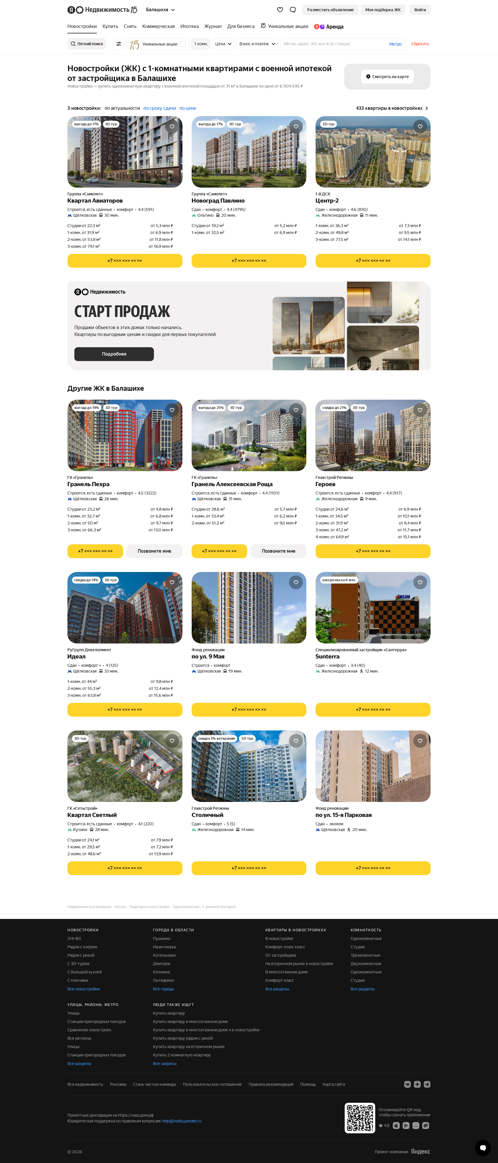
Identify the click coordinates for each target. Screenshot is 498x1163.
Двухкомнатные (366, 963)
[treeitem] (83, 26)
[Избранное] (280, 10)
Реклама (118, 1084)
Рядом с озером (82, 947)
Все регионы (79, 1038)
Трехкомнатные (365, 955)
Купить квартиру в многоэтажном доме (190, 1021)
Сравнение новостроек (89, 1030)
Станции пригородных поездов (96, 1021)
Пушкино (161, 938)
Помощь (308, 1084)
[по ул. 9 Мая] (249, 607)
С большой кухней (84, 972)
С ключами (77, 980)
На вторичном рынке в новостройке (299, 963)
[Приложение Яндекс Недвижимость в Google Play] (406, 1125)
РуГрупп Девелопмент (89, 649)
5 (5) (231, 824)
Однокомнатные (366, 938)
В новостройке (279, 938)
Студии (358, 947)
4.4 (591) (146, 209)
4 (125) (112, 665)
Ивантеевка (164, 947)
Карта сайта (334, 1084)
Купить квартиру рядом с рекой (183, 1038)
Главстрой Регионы (334, 477)
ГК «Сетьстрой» (82, 808)
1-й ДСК (323, 194)
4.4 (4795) (236, 209)
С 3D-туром (78, 963)
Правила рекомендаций (271, 1084)
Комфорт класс (279, 980)
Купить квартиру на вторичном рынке (189, 1046)
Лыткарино (163, 980)
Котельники (164, 955)
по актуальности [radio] (122, 108)
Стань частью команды (154, 1084)
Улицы (73, 1013)
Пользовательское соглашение (212, 1084)
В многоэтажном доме (286, 972)
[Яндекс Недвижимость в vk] (407, 1084)
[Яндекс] (420, 1151)
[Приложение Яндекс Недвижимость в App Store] (396, 1125)
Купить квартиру (169, 1013)
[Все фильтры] (118, 44)
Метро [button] (395, 44)
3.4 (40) (358, 665)
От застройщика (280, 955)
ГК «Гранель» (80, 477)
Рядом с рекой (80, 955)
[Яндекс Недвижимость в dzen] (417, 1084)
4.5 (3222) (147, 493)
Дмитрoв (161, 963)
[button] (293, 10)
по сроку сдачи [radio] (160, 108)
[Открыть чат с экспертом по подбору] (483, 1148)
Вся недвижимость (85, 1084)
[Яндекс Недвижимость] (102, 10)
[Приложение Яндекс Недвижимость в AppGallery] (415, 1125)
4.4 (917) (394, 493)
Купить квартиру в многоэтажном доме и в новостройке (206, 1030)
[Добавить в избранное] (172, 126)
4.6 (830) (359, 209)
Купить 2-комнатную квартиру (182, 1055)
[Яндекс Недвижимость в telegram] (427, 1084)
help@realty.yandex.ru (181, 1121)
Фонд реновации (208, 649)
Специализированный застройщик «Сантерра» (361, 649)
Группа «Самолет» (85, 194)
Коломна (161, 972)
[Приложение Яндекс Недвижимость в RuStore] (425, 1125)
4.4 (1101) (271, 493)
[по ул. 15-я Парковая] (373, 766)
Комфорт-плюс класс (285, 947)
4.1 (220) (146, 824)
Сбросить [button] (420, 43)
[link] (420, 10)
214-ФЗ (74, 938)
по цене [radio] (188, 108)
